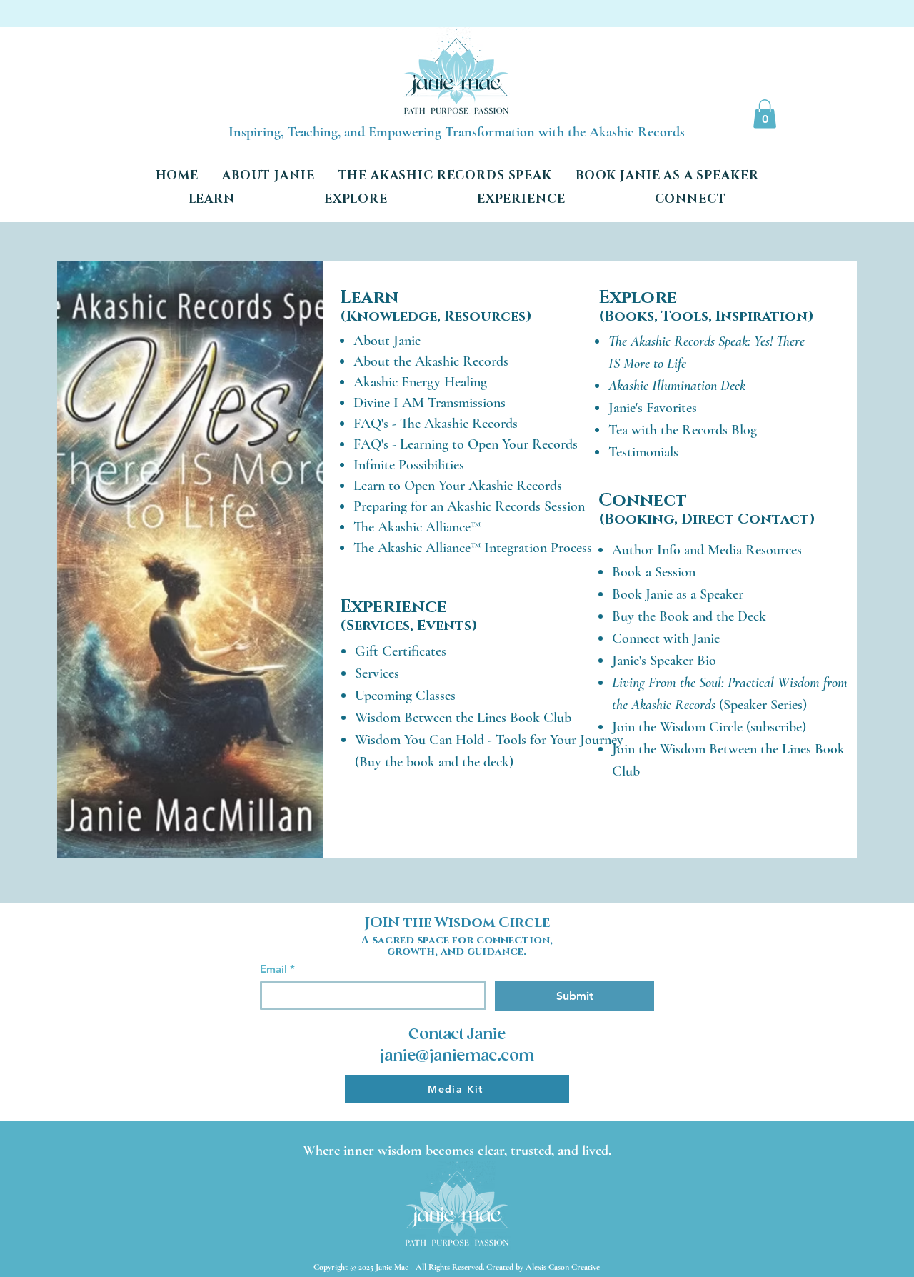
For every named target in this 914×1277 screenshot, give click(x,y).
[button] (765, 114)
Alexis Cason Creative (563, 1267)
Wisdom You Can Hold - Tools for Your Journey (489, 739)
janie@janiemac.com (457, 1056)
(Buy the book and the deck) (434, 762)
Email (277, 969)
